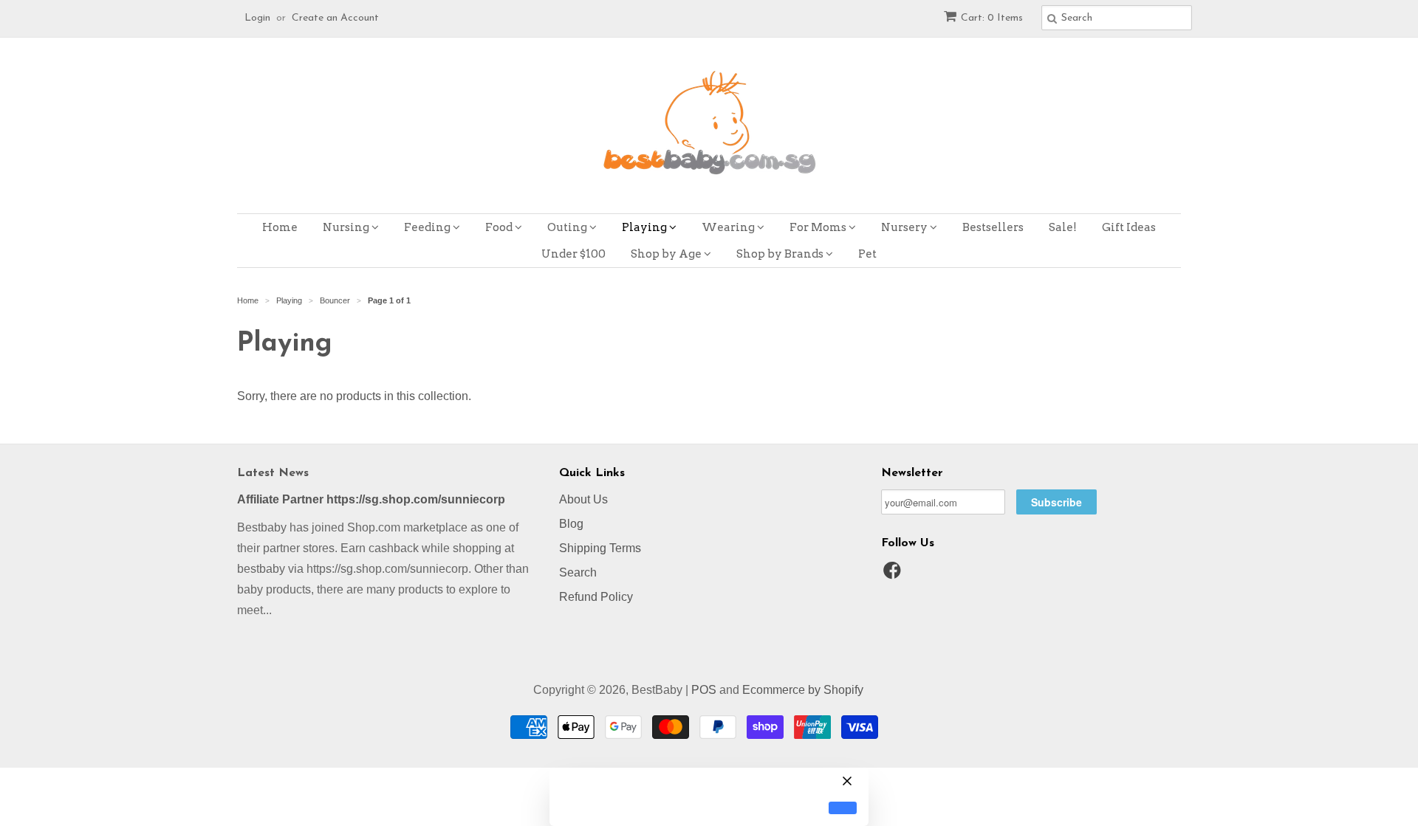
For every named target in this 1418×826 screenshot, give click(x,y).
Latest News (273, 473)
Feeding (428, 227)
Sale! (1063, 227)
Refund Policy (596, 597)
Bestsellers (993, 227)
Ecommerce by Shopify (802, 690)
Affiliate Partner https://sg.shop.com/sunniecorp (371, 499)
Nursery (905, 227)
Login (257, 18)
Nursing (347, 227)
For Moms (819, 227)
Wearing (729, 227)
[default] (843, 808)
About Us (583, 499)
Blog (571, 523)
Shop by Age (667, 254)
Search (578, 572)
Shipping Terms (600, 548)
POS (703, 690)
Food (500, 227)
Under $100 (573, 254)
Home (280, 227)
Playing (645, 227)
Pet (867, 254)
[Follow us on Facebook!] (894, 575)
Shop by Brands (781, 254)
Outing (568, 227)
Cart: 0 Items (992, 18)
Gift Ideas (1129, 227)
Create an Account (335, 18)
